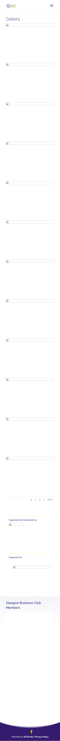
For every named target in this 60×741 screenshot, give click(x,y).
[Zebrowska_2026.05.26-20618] (30, 26)
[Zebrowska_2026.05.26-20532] (30, 380)
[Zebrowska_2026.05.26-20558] (30, 144)
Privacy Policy (41, 737)
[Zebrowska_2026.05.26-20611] (30, 65)
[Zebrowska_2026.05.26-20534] (30, 301)
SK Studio (28, 737)
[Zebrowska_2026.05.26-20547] (30, 222)
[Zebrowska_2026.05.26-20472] (30, 459)
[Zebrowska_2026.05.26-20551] (30, 183)
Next (50, 499)
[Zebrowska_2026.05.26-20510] (30, 341)
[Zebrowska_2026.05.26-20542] (30, 262)
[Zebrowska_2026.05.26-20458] (30, 419)
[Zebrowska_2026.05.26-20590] (30, 104)
